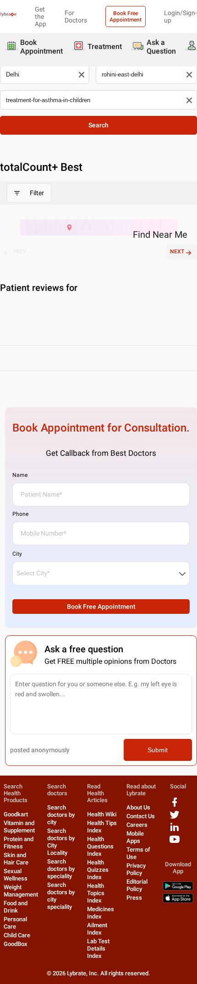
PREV (20, 251)
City (17, 554)
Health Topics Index (95, 893)
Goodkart (16, 814)
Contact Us (140, 816)
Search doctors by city (61, 814)
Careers (137, 824)
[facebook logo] (174, 805)
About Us (138, 807)
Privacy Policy (136, 869)
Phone (20, 514)
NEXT (177, 251)
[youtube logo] (174, 842)
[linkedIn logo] (174, 830)
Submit (158, 750)
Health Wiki (101, 814)
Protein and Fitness (18, 843)
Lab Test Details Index (98, 948)
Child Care (17, 935)
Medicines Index (100, 913)
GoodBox (15, 943)
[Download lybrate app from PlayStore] (178, 888)
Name (19, 475)
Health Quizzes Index (98, 869)
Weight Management (21, 891)
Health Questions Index (100, 846)
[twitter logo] (174, 818)
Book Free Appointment (125, 16)
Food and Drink (15, 907)
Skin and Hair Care (16, 859)
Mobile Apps (135, 837)
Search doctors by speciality (61, 869)
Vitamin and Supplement (19, 827)
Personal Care (15, 923)
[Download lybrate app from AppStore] (178, 900)
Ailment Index (97, 929)
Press (134, 897)
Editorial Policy (137, 885)
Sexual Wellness (15, 875)
